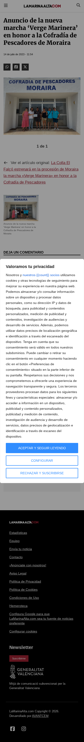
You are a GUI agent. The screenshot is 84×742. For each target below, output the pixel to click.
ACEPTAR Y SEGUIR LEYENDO (42, 448)
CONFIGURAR (42, 460)
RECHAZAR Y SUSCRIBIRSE (42, 473)
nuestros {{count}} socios (41, 275)
